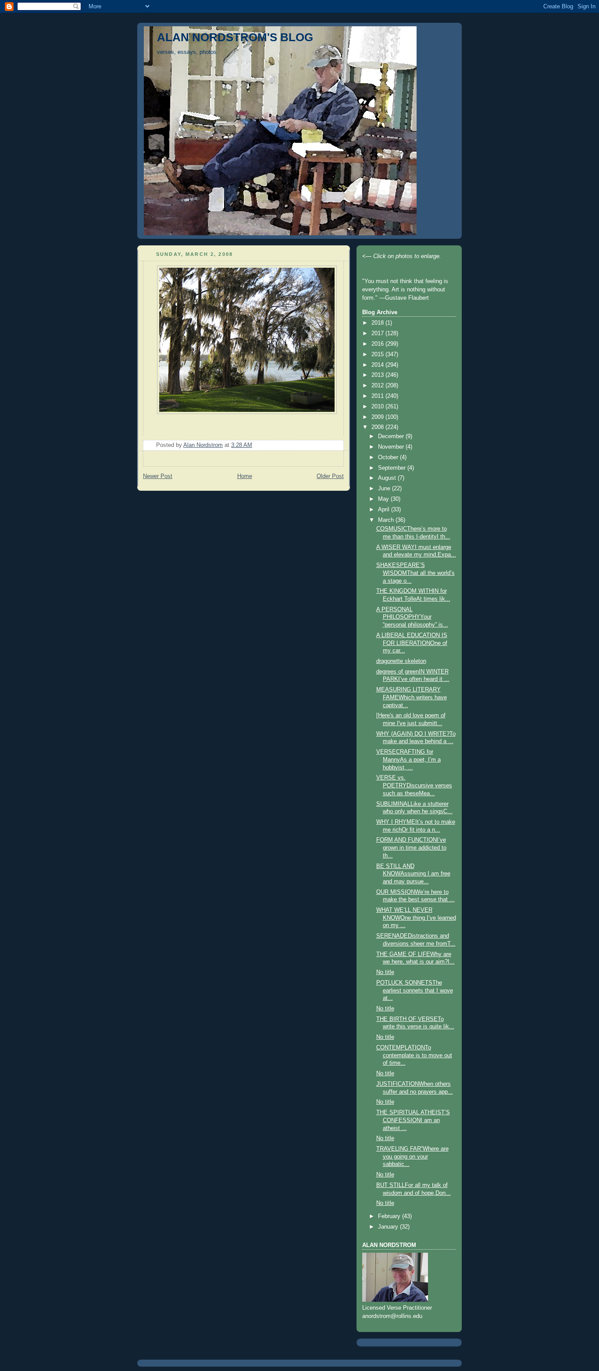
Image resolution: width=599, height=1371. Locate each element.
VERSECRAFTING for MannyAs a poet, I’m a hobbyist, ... (408, 759)
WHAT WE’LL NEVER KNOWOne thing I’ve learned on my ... (416, 917)
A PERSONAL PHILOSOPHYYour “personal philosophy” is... (412, 617)
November (392, 447)
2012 (378, 386)
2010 (378, 407)
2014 (378, 365)
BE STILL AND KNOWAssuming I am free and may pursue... (413, 874)
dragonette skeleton (401, 661)
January (389, 1227)
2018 (378, 323)
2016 (378, 344)
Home (244, 476)
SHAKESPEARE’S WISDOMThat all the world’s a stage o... (415, 573)
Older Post (330, 476)
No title (385, 972)
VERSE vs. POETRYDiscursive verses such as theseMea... (414, 785)
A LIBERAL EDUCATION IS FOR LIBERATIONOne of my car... (411, 643)
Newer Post (157, 476)
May (384, 499)
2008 (378, 427)
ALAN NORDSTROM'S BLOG (235, 37)
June (385, 488)
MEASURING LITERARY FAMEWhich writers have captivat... (411, 697)
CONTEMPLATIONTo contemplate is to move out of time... (414, 1055)
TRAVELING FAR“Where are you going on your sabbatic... (412, 1156)
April (384, 510)
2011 (378, 396)
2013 (378, 375)
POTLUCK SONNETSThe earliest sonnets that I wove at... (414, 990)
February (390, 1216)
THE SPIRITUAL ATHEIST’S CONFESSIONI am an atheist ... (413, 1120)
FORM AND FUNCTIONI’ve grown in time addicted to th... (411, 847)
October (389, 457)
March (387, 520)
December (392, 436)
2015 (378, 354)
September (392, 468)
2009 (378, 417)
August (388, 478)
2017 (378, 333)
